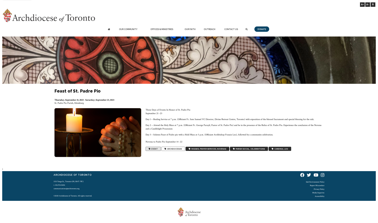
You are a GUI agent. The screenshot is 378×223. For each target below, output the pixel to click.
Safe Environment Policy (315, 182)
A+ (362, 4)
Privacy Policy (319, 189)
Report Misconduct (317, 185)
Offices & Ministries (161, 29)
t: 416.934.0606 (59, 185)
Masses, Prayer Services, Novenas (208, 149)
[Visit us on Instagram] (322, 175)
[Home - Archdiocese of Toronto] (109, 29)
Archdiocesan (174, 149)
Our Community (128, 29)
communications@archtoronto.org (66, 188)
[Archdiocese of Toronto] (48, 15)
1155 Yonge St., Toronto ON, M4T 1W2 (68, 181)
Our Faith (190, 29)
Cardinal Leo (280, 149)
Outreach (209, 29)
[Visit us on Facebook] (302, 175)
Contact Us (231, 29)
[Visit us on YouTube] (316, 175)
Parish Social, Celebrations (250, 149)
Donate (262, 29)
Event (154, 149)
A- (367, 4)
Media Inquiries (318, 193)
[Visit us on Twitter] (309, 175)
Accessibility (319, 196)
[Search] (246, 29)
